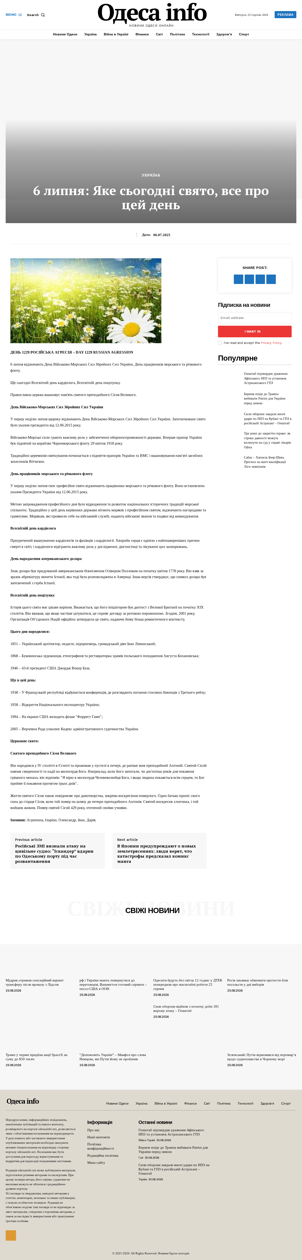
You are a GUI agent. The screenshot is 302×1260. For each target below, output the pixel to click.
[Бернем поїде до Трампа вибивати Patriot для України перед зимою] (229, 398)
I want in (252, 331)
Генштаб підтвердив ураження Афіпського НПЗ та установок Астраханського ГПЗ (265, 378)
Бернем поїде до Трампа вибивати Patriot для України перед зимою (264, 398)
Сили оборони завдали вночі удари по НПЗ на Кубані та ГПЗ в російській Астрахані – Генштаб (268, 418)
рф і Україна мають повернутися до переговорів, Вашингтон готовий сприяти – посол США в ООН (113, 984)
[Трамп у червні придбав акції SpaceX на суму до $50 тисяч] (40, 1025)
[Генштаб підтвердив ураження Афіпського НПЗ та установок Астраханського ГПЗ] (229, 378)
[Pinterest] (260, 279)
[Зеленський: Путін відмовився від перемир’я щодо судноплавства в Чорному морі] (261, 1025)
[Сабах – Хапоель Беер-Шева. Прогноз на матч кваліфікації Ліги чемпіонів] (229, 462)
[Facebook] (238, 279)
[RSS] (11, 1235)
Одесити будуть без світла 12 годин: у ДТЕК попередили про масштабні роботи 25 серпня (187, 984)
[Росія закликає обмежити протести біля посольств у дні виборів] (261, 950)
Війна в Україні (146, 1140)
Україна (151, 175)
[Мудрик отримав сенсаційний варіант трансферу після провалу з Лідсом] (40, 950)
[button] (37, 15)
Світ (140, 1157)
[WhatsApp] (271, 279)
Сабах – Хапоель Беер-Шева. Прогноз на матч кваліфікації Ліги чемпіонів (265, 462)
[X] (249, 279)
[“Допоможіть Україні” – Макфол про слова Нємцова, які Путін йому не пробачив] (114, 1025)
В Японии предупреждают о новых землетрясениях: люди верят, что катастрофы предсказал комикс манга (156, 853)
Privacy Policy (271, 343)
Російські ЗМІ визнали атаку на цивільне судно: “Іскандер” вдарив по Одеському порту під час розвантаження (54, 853)
